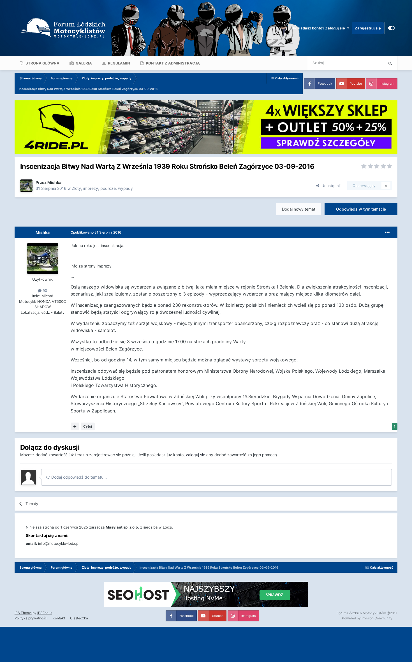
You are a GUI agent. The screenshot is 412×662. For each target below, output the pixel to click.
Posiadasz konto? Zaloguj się (320, 28)
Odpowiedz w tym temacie (361, 209)
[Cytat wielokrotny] (75, 426)
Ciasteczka (79, 618)
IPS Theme (23, 613)
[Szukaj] (390, 63)
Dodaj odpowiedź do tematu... (78, 477)
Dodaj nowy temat (298, 209)
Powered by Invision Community (367, 618)
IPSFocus (44, 613)
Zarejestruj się (368, 28)
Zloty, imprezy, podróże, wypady (102, 188)
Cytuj (87, 426)
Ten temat (368, 63)
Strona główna (42, 63)
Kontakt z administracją (172, 63)
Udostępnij (330, 185)
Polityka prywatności (31, 618)
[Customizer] (391, 28)
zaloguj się (195, 454)
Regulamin (118, 63)
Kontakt (59, 618)
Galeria (83, 63)
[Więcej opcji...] (387, 232)
